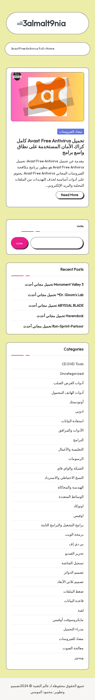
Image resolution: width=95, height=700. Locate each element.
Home (50, 48)
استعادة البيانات (72, 421)
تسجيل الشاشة (73, 563)
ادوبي (79, 411)
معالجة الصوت (73, 648)
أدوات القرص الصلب (68, 383)
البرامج (78, 440)
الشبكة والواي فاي (70, 468)
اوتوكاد (79, 506)
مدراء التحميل (73, 629)
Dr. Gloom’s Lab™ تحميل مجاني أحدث (56, 295)
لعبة (81, 610)
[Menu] (20, 23)
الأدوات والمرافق (71, 430)
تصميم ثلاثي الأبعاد (70, 581)
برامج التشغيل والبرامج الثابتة (62, 525)
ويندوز (79, 657)
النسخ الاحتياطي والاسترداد (64, 477)
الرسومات (76, 458)
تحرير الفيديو (74, 553)
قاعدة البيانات (74, 600)
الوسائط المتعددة (71, 496)
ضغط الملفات (73, 591)
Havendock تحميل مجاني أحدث (60, 316)
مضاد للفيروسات (70, 131)
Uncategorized (72, 373)
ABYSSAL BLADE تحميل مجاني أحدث (56, 305)
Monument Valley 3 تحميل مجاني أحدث (54, 284)
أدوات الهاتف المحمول (67, 392)
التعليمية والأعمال (71, 449)
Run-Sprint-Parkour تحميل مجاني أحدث (53, 326)
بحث (80, 225)
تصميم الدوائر (74, 572)
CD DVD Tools (73, 364)
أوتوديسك (76, 402)
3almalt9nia (44, 23)
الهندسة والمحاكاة (71, 487)
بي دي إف (76, 544)
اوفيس (78, 515)
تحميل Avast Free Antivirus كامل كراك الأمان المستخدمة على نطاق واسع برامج (50, 146)
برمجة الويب (74, 534)
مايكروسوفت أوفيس (68, 619)
